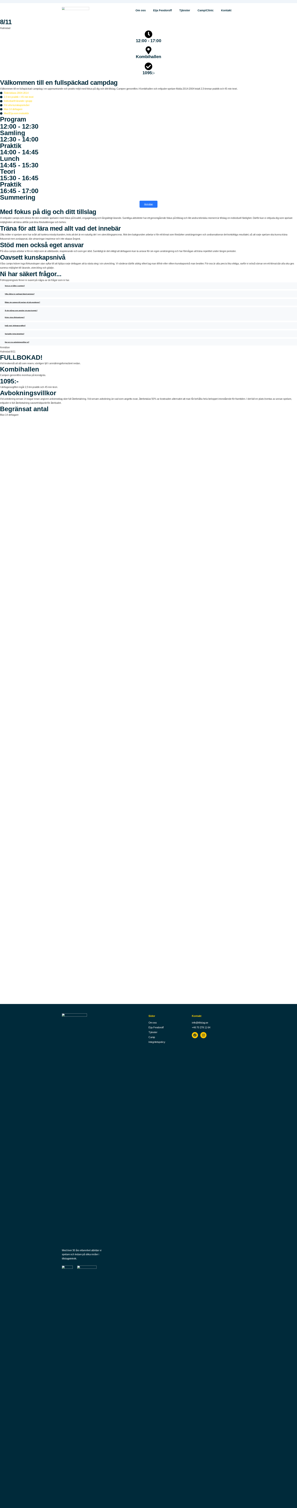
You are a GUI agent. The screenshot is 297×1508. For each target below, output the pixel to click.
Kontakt (226, 10)
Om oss (141, 10)
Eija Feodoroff (162, 10)
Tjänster (184, 10)
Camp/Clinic (206, 10)
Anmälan (148, 204)
